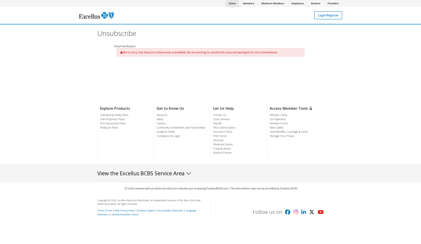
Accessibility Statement (170, 210)
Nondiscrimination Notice (125, 214)
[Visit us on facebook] (287, 213)
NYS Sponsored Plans (113, 123)
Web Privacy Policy (125, 210)
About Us (162, 115)
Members (248, 3)
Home (232, 3)
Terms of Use (104, 210)
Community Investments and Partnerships (181, 127)
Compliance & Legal (168, 136)
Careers (161, 123)
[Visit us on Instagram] (296, 213)
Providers (333, 3)
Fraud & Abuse (222, 148)
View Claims (276, 127)
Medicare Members (272, 3)
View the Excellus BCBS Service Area (141, 173)
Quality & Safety (166, 131)
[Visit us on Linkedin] (303, 213)
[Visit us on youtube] (321, 213)
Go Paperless (278, 119)
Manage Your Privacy (282, 136)
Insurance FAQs (222, 131)
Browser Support (146, 210)
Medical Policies (222, 152)
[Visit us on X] (311, 213)
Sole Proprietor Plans (112, 119)
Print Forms (220, 136)
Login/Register (328, 15)
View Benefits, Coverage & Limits (289, 131)
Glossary (218, 140)
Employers (298, 3)
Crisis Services (221, 119)
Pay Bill (217, 123)
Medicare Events (223, 144)
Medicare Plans (109, 127)
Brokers (315, 3)
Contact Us (219, 115)
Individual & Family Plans (114, 115)
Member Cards (278, 115)
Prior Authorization (224, 127)
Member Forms (279, 123)
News (160, 119)
